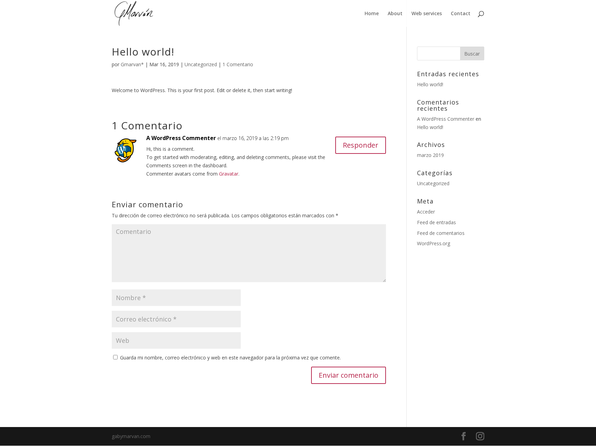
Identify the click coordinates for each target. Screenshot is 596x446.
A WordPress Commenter (181, 138)
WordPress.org (433, 243)
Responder (360, 145)
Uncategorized (201, 64)
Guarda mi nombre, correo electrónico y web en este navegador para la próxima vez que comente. (230, 357)
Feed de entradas (436, 222)
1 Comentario (237, 64)
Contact (460, 14)
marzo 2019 (430, 155)
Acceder (426, 211)
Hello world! (430, 84)
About (395, 14)
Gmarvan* (132, 64)
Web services (426, 14)
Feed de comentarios (441, 233)
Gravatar (228, 173)
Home (372, 14)
